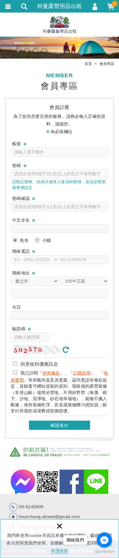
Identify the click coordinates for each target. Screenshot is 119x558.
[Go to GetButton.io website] (104, 552)
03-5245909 (31, 506)
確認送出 (59, 425)
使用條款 (51, 373)
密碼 (16, 165)
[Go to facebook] (104, 540)
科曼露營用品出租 (60, 24)
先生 (24, 240)
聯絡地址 (21, 272)
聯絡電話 (21, 251)
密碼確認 (21, 198)
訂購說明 (82, 373)
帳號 (16, 143)
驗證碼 (18, 328)
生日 (16, 307)
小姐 (46, 240)
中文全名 (21, 220)
